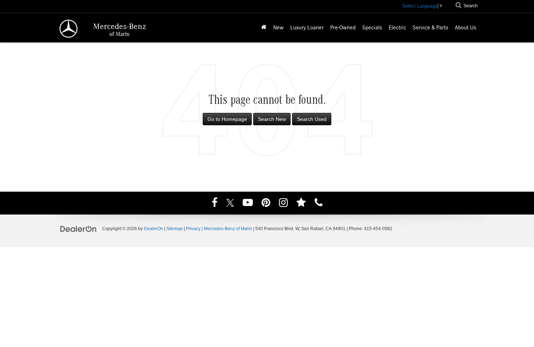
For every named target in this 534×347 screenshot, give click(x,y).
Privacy (193, 228)
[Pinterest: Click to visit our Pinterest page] (266, 204)
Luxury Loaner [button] (307, 27)
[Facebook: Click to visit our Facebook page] (215, 204)
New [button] (278, 27)
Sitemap (174, 228)
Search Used (312, 119)
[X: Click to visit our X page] (230, 204)
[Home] (264, 27)
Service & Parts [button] (430, 27)
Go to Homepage (227, 119)
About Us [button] (465, 27)
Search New (272, 119)
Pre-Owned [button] (343, 27)
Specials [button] (372, 27)
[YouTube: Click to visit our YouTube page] (248, 204)
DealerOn (153, 228)
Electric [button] (397, 27)
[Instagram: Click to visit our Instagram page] (283, 204)
